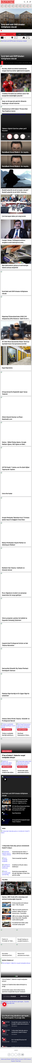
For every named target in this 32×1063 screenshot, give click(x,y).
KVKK (25, 1059)
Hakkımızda (3, 1059)
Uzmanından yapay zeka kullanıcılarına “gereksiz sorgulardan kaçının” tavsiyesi (13, 990)
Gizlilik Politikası (15, 1059)
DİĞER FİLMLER (23, 996)
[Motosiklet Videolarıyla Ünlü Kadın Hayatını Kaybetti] (8, 948)
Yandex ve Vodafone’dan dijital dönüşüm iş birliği (14, 985)
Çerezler (21, 1059)
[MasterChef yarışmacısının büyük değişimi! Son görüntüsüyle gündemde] (23, 948)
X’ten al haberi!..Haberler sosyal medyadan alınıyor (14, 980)
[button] (1, 30)
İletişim (8, 1059)
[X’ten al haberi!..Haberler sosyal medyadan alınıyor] (16, 969)
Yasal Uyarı (18, 1061)
